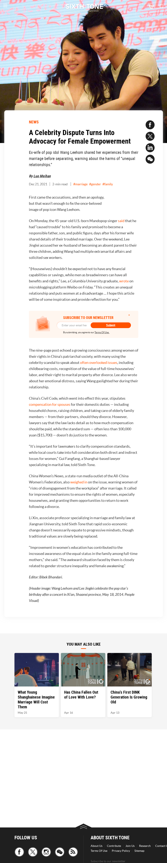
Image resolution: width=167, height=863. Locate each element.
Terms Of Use (99, 850)
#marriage (80, 184)
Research (145, 845)
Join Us (130, 845)
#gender (95, 184)
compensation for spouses (49, 404)
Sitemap (139, 850)
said (121, 221)
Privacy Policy (121, 850)
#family (107, 184)
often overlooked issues (98, 362)
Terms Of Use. (101, 332)
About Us (96, 845)
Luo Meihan (42, 175)
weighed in (78, 482)
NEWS (34, 122)
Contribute (114, 845)
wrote (124, 281)
